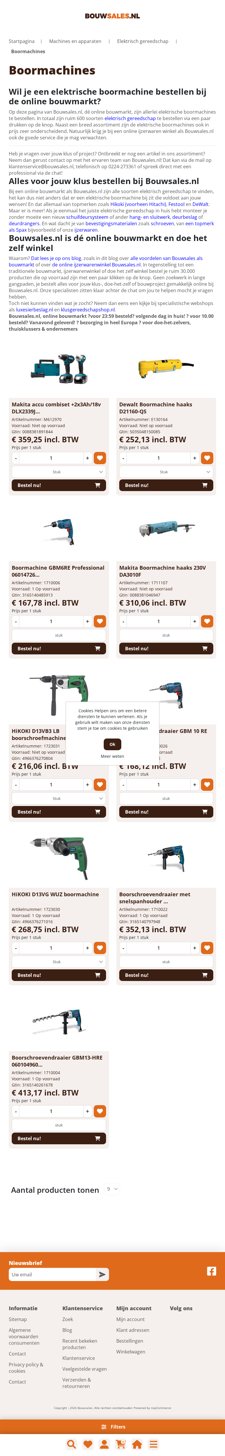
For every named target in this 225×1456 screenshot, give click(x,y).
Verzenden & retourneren (76, 1383)
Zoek (67, 1319)
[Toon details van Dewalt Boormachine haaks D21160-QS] (166, 368)
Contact (17, 1354)
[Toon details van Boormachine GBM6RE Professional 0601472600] (59, 532)
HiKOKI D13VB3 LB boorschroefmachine (39, 734)
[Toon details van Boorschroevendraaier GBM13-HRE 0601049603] (59, 1022)
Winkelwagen (130, 1351)
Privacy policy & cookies (26, 1367)
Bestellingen (129, 1341)
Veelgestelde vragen (84, 1369)
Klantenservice (78, 1358)
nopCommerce (161, 1408)
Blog (67, 1330)
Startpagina (22, 41)
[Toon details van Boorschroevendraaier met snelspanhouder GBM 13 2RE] (166, 858)
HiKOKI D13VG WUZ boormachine (55, 894)
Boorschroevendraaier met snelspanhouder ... (154, 898)
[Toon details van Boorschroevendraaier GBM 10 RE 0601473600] (166, 695)
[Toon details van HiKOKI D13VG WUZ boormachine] (59, 858)
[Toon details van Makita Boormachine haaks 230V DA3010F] (166, 532)
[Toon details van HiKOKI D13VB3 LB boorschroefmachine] (59, 695)
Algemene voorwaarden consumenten (24, 1336)
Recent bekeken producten (79, 1344)
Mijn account (130, 1319)
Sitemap (18, 1319)
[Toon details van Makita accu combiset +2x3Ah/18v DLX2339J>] (59, 368)
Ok (112, 744)
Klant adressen (132, 1330)
